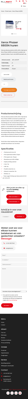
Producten (3, 350)
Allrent (10, 389)
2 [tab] (13, 33)
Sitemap (24, 389)
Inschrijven (19, 216)
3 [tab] (14, 33)
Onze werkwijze (13, 201)
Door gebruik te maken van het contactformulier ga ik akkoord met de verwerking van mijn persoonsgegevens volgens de (12, 297)
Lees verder (6, 74)
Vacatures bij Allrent (6, 340)
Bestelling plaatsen (5, 363)
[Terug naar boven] (25, 396)
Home (2, 11)
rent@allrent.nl (9, 248)
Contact (3, 324)
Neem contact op (8, 95)
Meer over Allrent (13, 196)
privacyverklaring (12, 300)
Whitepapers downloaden (7, 365)
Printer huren (8, 11)
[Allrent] (6, 2)
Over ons (3, 332)
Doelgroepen (4, 355)
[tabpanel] (14, 25)
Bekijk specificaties (8, 79)
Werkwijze (3, 335)
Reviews (3, 337)
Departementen (5, 353)
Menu (24, 6)
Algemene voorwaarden (17, 389)
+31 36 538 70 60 (10, 243)
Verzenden (6, 305)
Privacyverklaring (5, 342)
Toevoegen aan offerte (9, 90)
